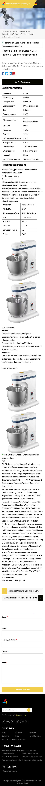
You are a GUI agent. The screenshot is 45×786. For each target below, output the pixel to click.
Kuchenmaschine (22, 31)
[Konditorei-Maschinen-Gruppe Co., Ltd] (13, 701)
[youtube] (17, 721)
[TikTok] (26, 721)
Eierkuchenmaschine (30, 754)
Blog (17, 736)
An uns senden (24, 82)
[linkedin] (8, 721)
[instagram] (22, 721)
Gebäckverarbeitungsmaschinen (12, 750)
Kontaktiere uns (35, 736)
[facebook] (3, 721)
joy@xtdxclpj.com (22, 783)
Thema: (5, 651)
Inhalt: (4, 663)
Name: (5, 617)
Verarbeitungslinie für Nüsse (12, 760)
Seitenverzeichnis (8, 739)
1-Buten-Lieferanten (9, 771)
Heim (6, 31)
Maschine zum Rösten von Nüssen (27, 591)
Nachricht (5, 736)
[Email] (28, 710)
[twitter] (12, 721)
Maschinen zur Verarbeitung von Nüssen (32, 757)
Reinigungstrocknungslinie (32, 760)
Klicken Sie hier (20, 715)
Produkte (12, 31)
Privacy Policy (20, 739)
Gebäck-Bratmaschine (10, 757)
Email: (4, 628)
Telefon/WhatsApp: (9, 640)
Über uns (18, 733)
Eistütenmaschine (29, 750)
